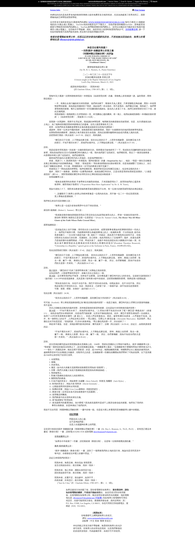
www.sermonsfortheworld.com (100, 518)
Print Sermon (140, 10)
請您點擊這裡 (131, 29)
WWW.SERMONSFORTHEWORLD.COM (106, 22)
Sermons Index (55, 10)
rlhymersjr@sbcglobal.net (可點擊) (87, 498)
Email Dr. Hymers (126, 1)
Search (154, 1)
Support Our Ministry (141, 1)
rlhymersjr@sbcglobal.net (72, 39)
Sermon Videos (113, 1)
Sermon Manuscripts (49, 1)
